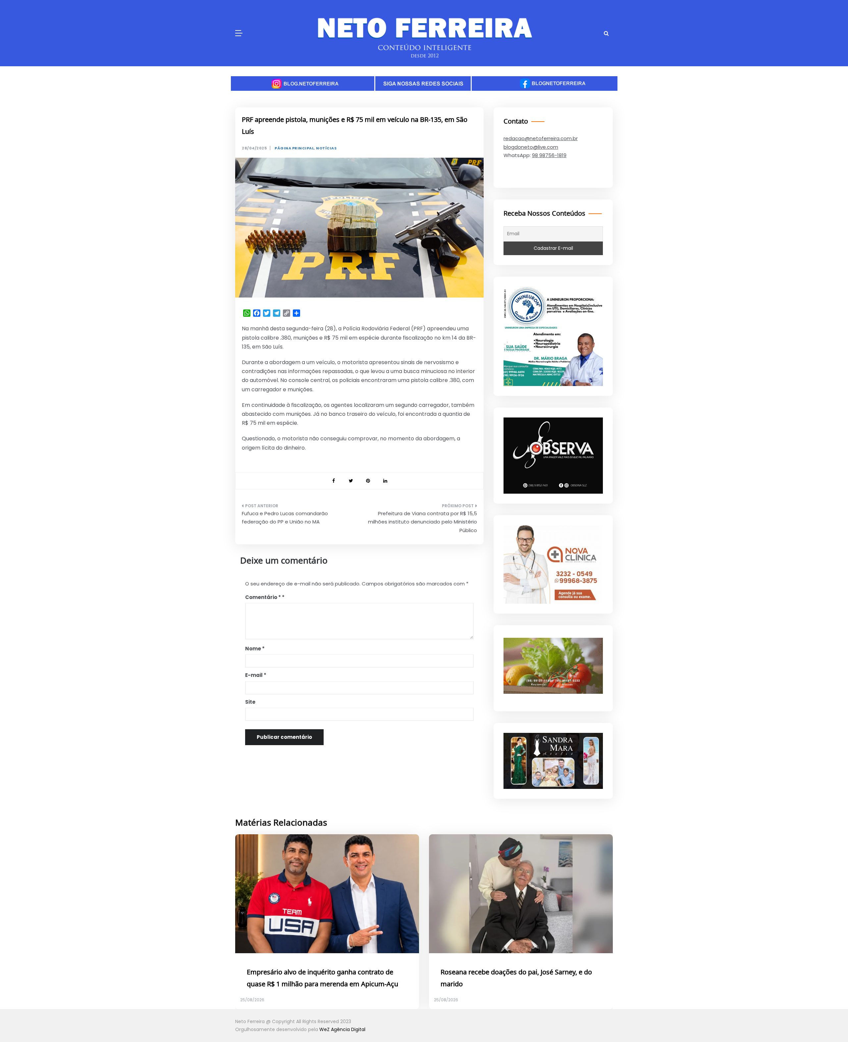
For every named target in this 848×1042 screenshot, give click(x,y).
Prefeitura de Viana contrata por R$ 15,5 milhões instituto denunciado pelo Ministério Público (422, 522)
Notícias (326, 148)
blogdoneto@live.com (531, 146)
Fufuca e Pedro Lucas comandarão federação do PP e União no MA (285, 517)
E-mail (255, 675)
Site (250, 701)
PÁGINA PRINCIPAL (294, 148)
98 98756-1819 (549, 155)
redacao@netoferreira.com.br (541, 138)
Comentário (263, 597)
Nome (255, 648)
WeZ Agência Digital (342, 1029)
